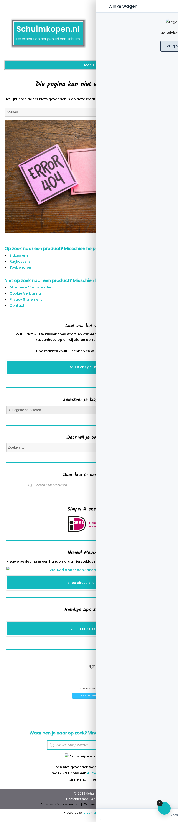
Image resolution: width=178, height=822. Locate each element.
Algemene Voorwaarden (31, 287)
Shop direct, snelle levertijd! (91, 582)
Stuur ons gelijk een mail (90, 367)
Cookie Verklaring (25, 293)
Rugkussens (20, 261)
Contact (17, 305)
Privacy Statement (26, 299)
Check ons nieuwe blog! (90, 628)
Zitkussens (19, 255)
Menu (89, 65)
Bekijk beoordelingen (91, 695)
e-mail (93, 773)
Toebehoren (20, 267)
